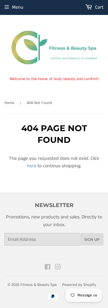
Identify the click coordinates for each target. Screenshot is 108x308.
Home (9, 103)
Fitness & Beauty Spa (38, 285)
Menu (17, 7)
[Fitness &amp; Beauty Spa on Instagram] (58, 267)
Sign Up (92, 239)
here (31, 166)
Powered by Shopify (79, 285)
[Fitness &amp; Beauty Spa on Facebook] (47, 267)
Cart (99, 7)
